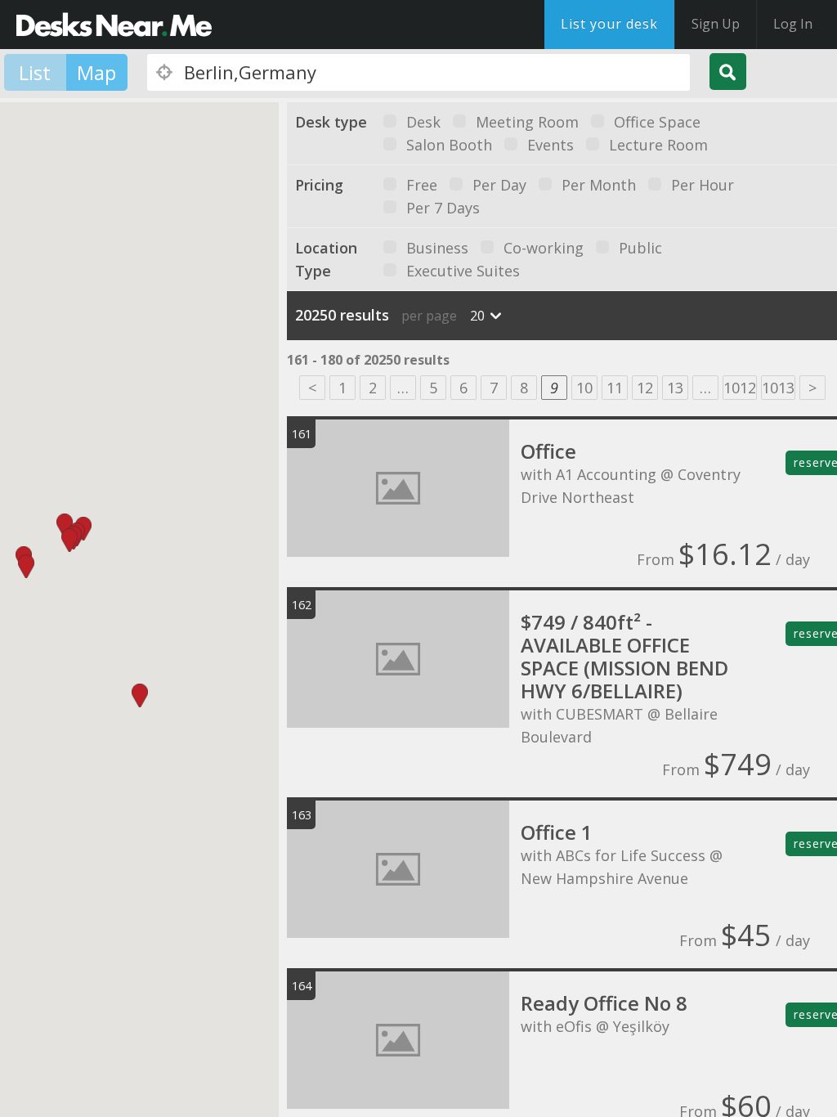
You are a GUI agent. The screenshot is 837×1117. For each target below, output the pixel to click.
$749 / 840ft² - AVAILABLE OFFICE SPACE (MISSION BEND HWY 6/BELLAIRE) (624, 656)
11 (614, 387)
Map (96, 72)
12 (645, 387)
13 (675, 387)
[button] (26, 566)
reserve (815, 462)
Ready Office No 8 (604, 1002)
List (35, 72)
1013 (778, 387)
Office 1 (557, 832)
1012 (739, 387)
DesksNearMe (114, 24)
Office (548, 450)
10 (584, 387)
